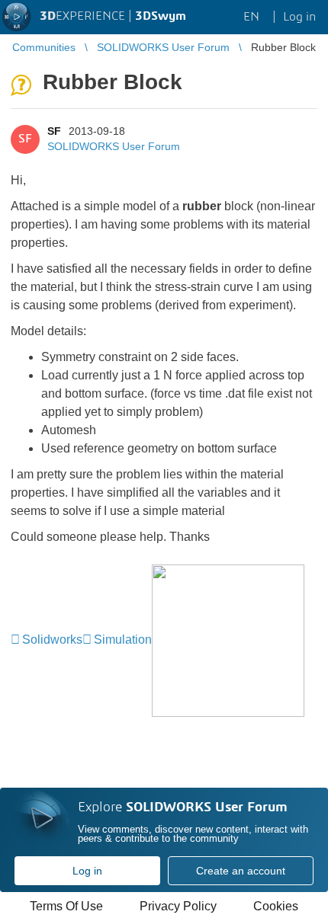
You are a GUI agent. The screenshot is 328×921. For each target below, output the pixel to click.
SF (54, 131)
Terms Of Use (66, 906)
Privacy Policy (178, 906)
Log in (87, 871)
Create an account (240, 871)
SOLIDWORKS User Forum (113, 146)
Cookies (275, 906)
